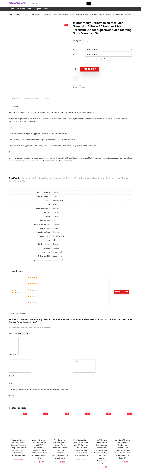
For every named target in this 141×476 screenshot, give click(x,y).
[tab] (15, 98)
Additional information (31, 98)
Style (75, 50)
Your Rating (13, 333)
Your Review (13, 355)
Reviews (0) (47, 98)
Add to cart (90, 69)
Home (10, 14)
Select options (18, 462)
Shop (12, 9)
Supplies (37, 9)
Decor (46, 9)
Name (11, 376)
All (26, 14)
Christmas (21, 9)
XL (104, 59)
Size (74, 55)
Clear (86, 63)
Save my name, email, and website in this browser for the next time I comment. (39, 390)
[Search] (88, 3)
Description (15, 98)
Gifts (30, 9)
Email (11, 383)
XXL (110, 59)
